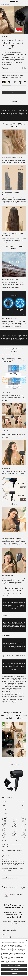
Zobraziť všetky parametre (9, 878)
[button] (9, 82)
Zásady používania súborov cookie (11, 607)
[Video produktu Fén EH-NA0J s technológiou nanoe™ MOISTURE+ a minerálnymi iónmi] (4, 82)
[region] (14, 957)
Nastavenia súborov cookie (14, 965)
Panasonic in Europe (5, 4)
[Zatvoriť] (26, 940)
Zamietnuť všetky (14, 969)
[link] (6, 937)
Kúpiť (14, 92)
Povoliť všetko (14, 973)
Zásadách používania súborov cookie (11, 957)
